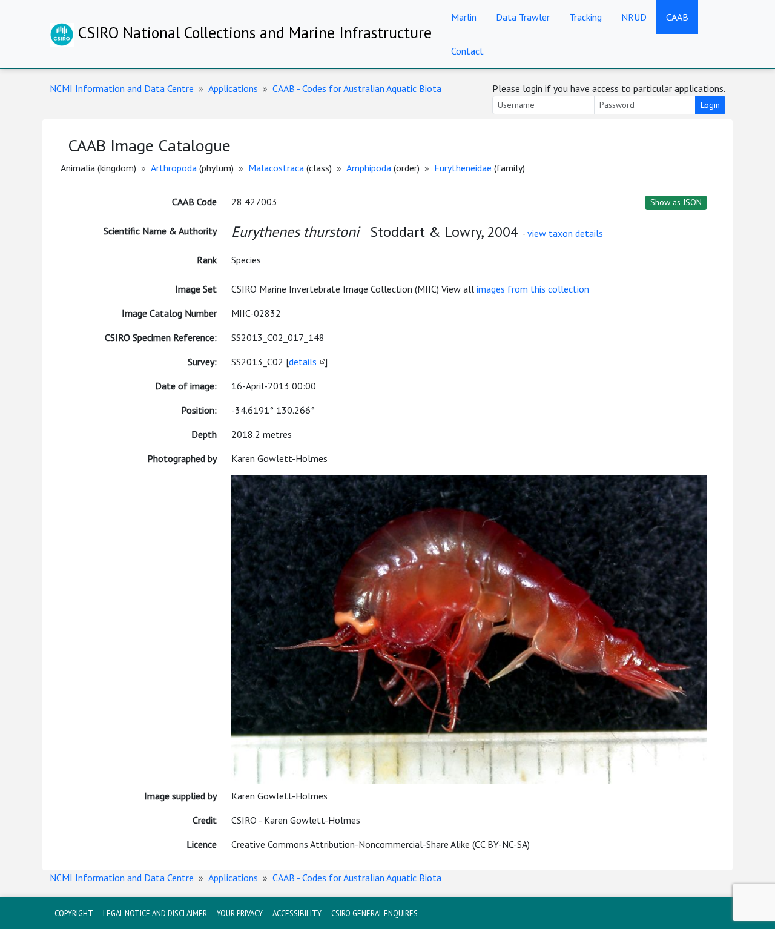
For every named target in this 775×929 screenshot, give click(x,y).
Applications (233, 88)
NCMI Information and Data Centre (122, 88)
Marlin (464, 17)
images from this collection (533, 289)
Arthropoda (174, 168)
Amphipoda (368, 168)
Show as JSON (676, 202)
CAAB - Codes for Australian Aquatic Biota (356, 88)
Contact (467, 51)
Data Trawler (523, 17)
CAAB (677, 17)
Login (710, 104)
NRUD (634, 17)
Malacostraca (276, 168)
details (303, 361)
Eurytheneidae (463, 168)
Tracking (585, 17)
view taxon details (565, 233)
